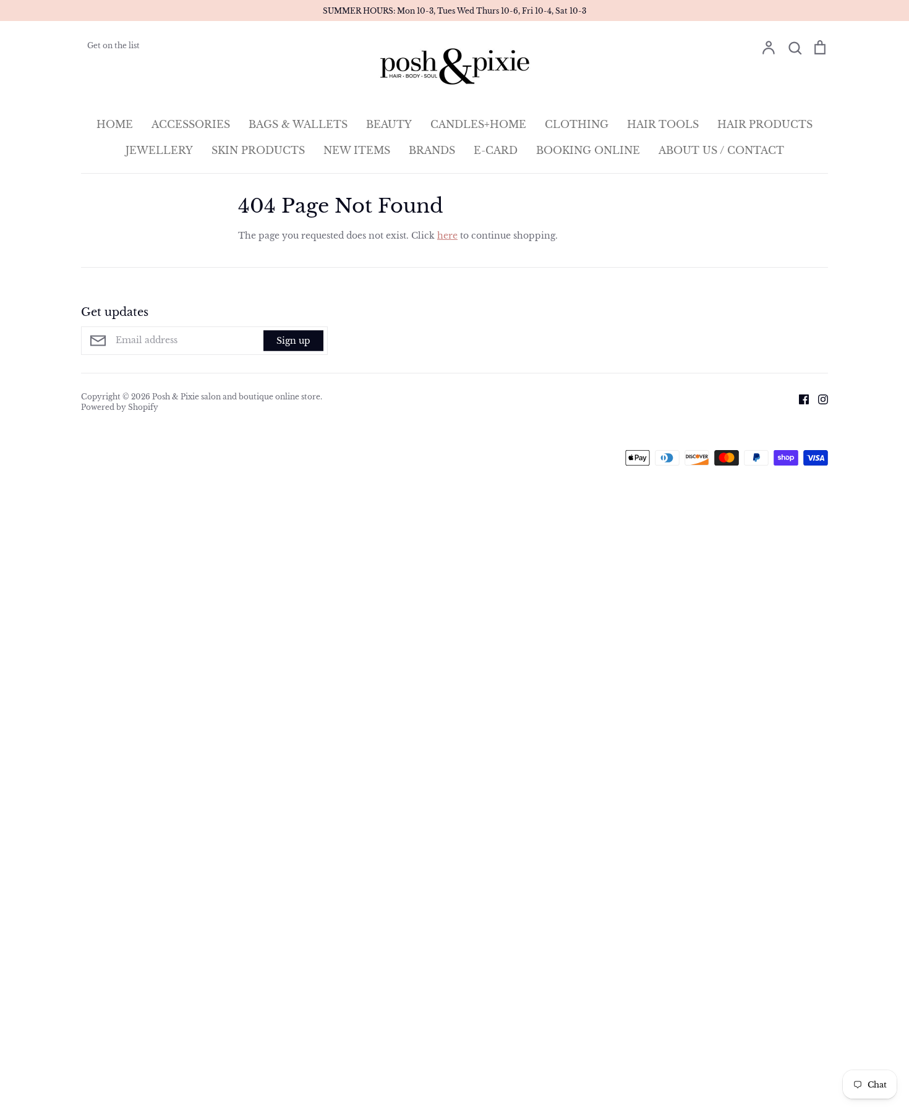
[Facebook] (799, 398)
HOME (114, 124)
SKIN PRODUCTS (258, 150)
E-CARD (496, 150)
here (447, 235)
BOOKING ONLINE (588, 150)
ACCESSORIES (191, 124)
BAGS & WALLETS (298, 124)
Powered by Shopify (119, 407)
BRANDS (432, 150)
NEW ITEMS (356, 150)
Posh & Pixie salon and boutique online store (236, 396)
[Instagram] (818, 398)
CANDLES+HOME (478, 124)
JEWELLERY (159, 150)
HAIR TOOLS (663, 124)
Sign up (293, 340)
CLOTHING (576, 124)
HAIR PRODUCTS (765, 124)
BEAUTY (389, 124)
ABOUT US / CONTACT (721, 150)
